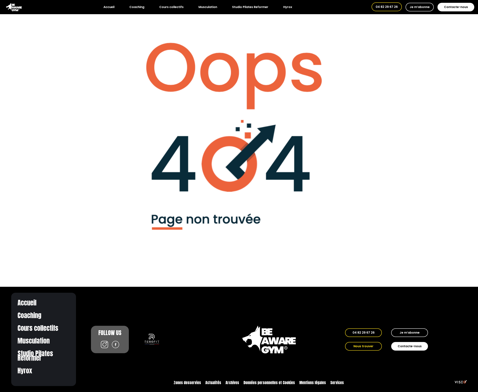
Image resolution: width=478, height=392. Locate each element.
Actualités (213, 382)
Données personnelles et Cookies (269, 382)
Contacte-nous (456, 7)
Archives (232, 382)
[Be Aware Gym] (14, 7)
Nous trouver (363, 346)
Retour (239, 23)
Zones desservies (187, 382)
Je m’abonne (420, 7)
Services (337, 382)
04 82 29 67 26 (387, 7)
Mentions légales (312, 382)
